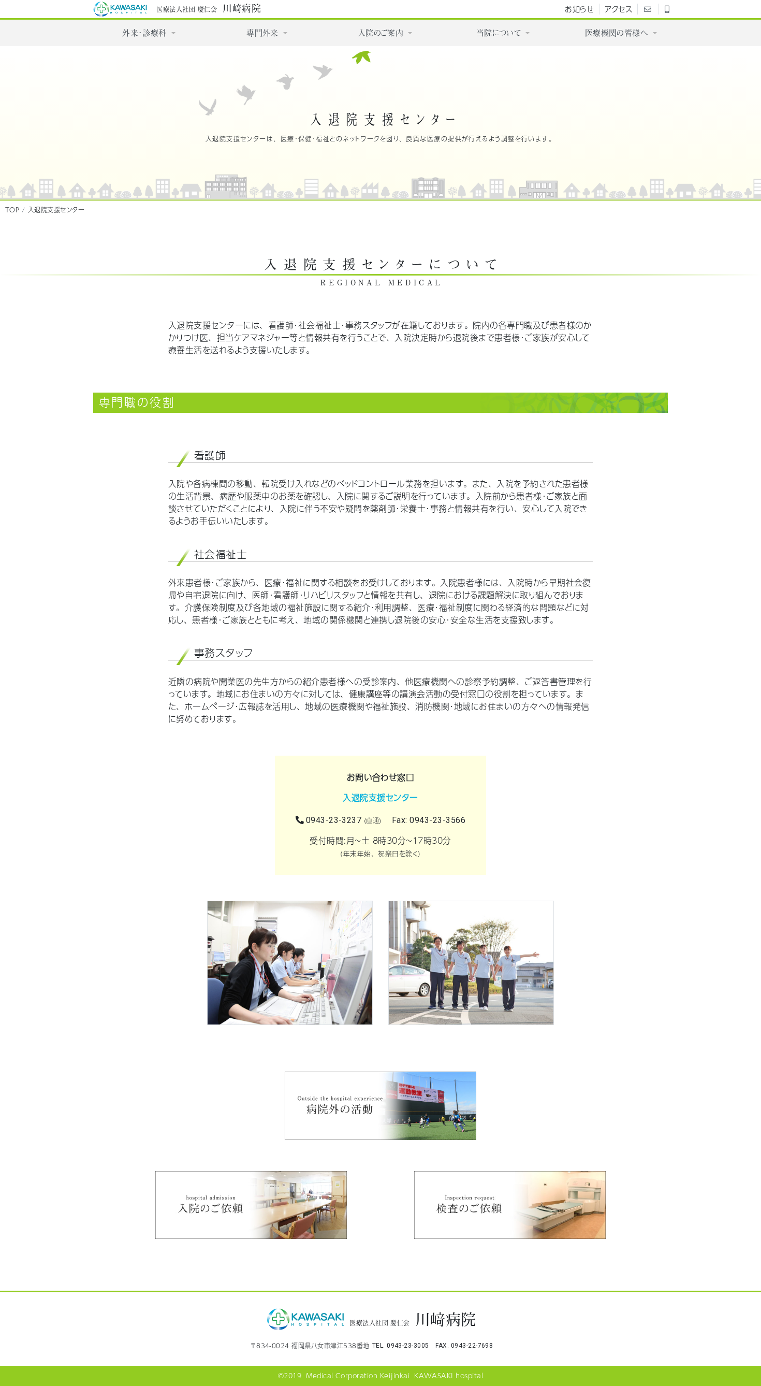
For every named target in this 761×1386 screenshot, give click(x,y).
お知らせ (579, 9)
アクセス (618, 9)
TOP (12, 209)
